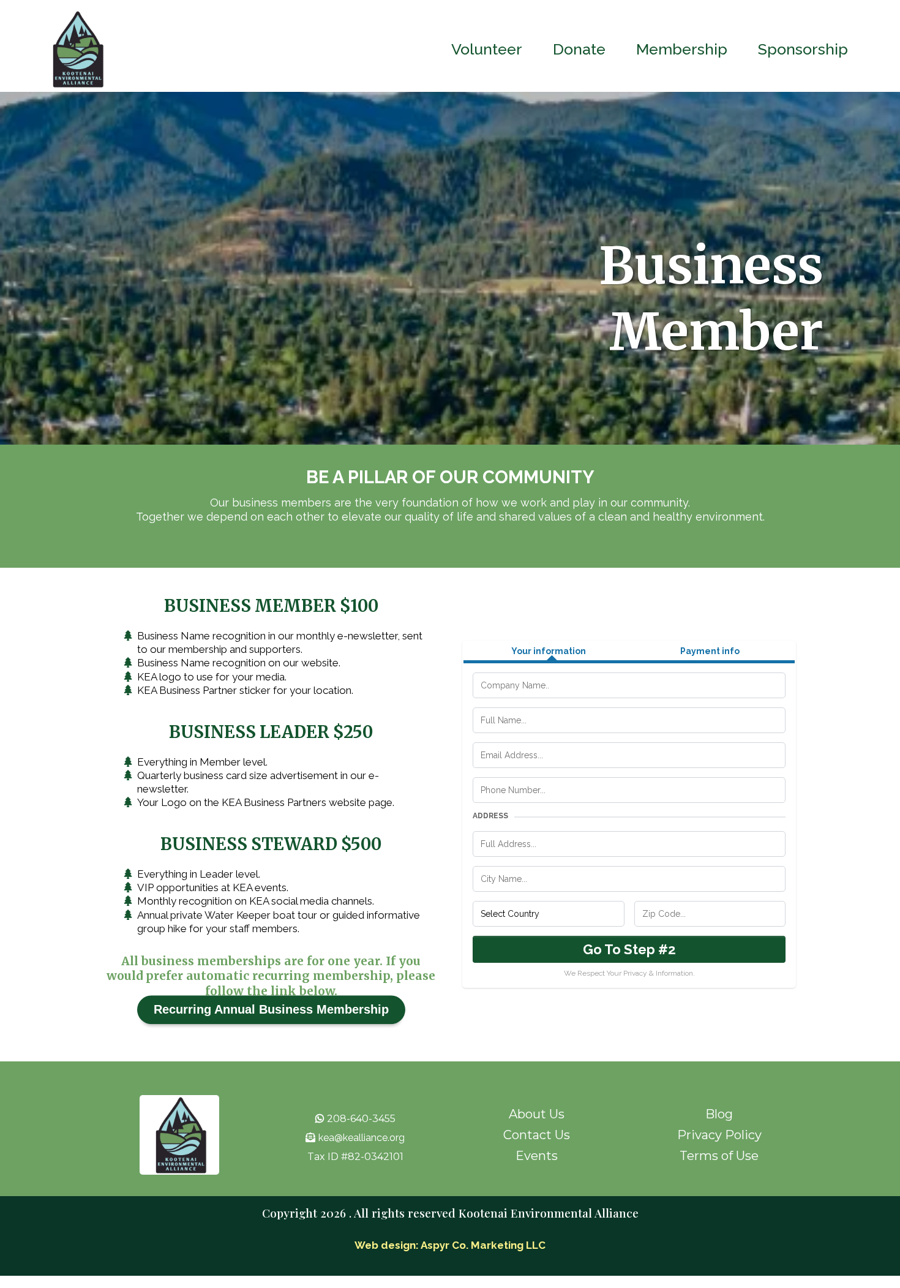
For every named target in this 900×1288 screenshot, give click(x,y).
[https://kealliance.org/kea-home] (76, 49)
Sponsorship (803, 49)
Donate (579, 49)
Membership (681, 49)
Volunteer (486, 49)
